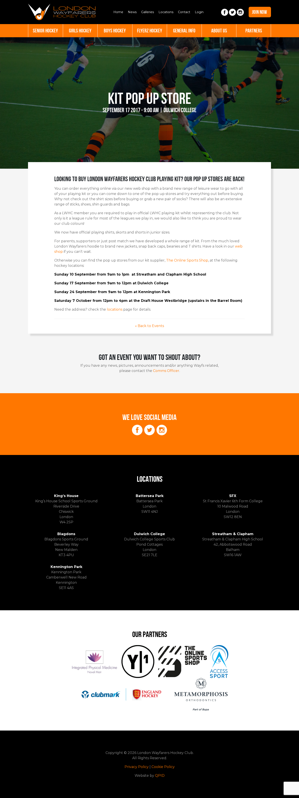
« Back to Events (149, 326)
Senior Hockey (45, 31)
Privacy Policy (137, 767)
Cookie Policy (163, 767)
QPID (160, 775)
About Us (219, 31)
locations (114, 309)
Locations (165, 12)
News (132, 12)
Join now (259, 12)
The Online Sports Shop (186, 260)
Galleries (147, 12)
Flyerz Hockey (149, 31)
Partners (253, 31)
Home (118, 12)
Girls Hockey (80, 31)
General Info (184, 31)
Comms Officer (166, 371)
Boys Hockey (115, 31)
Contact (184, 12)
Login (199, 12)
